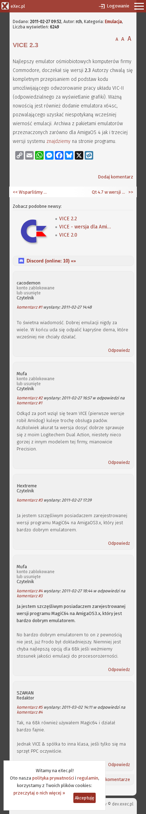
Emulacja (113, 21)
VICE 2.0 (68, 235)
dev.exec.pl (122, 804)
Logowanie (118, 6)
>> (130, 192)
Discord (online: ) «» (51, 261)
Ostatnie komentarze (108, 779)
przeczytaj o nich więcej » (39, 793)
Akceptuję (84, 798)
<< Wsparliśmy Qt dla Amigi (30, 192)
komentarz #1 (29, 307)
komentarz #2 (30, 397)
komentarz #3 (30, 500)
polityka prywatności (53, 778)
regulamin (87, 778)
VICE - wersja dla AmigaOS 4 (85, 227)
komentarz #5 (30, 707)
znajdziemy (58, 141)
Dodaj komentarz (115, 176)
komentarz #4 (30, 590)
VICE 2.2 (68, 219)
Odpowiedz (119, 350)
